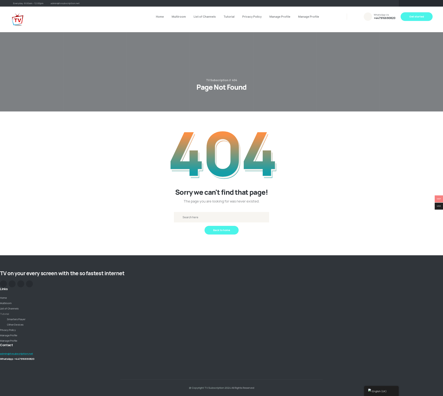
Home (160, 17)
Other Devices (15, 324)
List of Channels (205, 17)
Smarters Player (16, 319)
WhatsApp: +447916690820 (17, 359)
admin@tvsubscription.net (65, 3)
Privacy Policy (252, 17)
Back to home (221, 230)
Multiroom (179, 17)
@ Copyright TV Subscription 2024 (210, 388)
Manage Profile (279, 17)
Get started (416, 16)
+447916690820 (384, 18)
